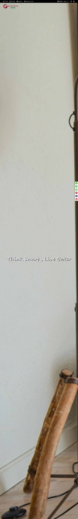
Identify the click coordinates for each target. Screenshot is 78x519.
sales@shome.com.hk (29, 1)
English (65, 1)
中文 (68, 1)
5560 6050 (13, 1)
